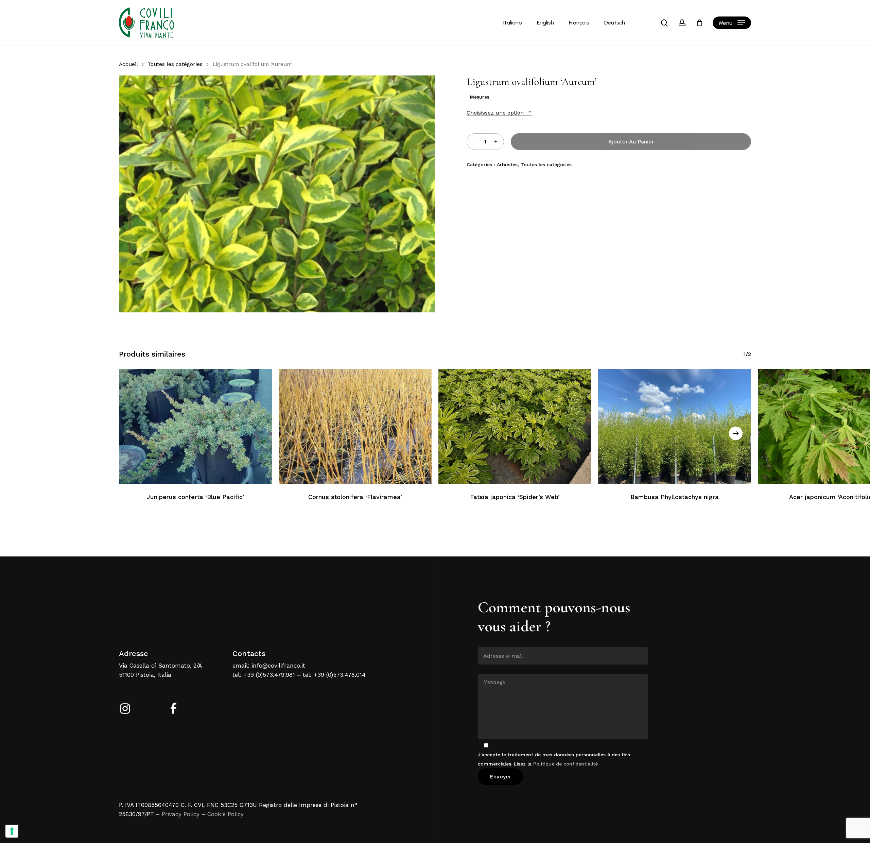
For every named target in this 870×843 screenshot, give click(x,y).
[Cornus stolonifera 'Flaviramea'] (355, 426)
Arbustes (507, 164)
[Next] (736, 433)
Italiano (512, 22)
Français (579, 22)
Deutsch (614, 22)
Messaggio (490, 668)
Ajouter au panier (631, 141)
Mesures (479, 97)
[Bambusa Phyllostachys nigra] (674, 426)
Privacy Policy (180, 814)
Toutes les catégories (175, 64)
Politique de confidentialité (565, 764)
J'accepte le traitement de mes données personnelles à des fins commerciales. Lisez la (554, 759)
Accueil (128, 64)
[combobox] (499, 112)
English (545, 22)
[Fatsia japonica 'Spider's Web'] (514, 426)
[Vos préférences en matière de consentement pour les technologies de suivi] (11, 831)
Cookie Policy (225, 814)
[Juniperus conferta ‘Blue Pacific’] (195, 426)
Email (484, 642)
